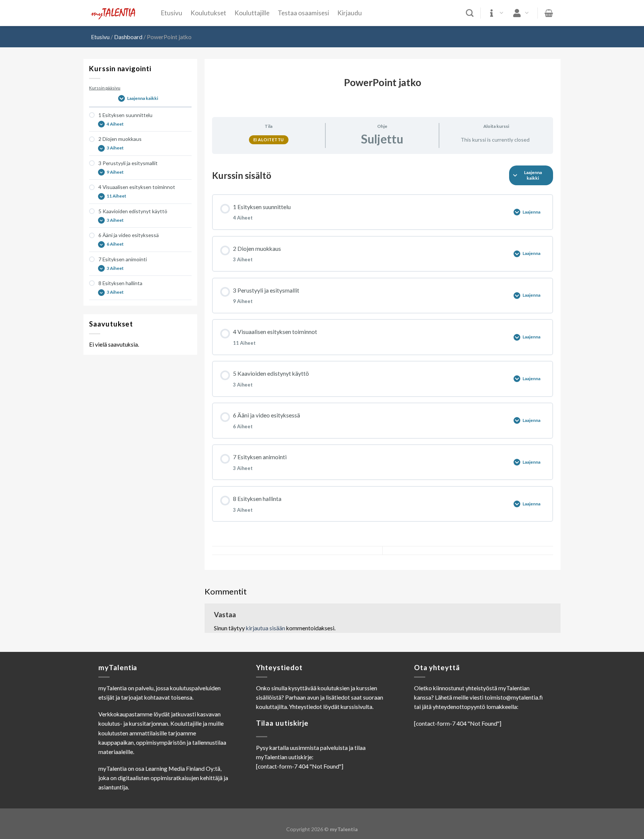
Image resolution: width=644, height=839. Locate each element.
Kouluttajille (251, 13)
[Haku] (470, 13)
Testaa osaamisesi (303, 13)
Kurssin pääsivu (104, 88)
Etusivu (171, 13)
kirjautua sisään (265, 628)
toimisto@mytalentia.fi (513, 697)
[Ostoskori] (548, 13)
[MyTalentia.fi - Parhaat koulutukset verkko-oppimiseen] (120, 13)
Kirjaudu (349, 13)
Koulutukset (208, 13)
